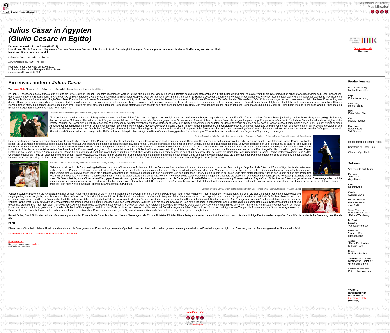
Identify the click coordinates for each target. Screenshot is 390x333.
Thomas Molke (18, 89)
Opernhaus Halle (363, 48)
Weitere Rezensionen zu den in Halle (42, 233)
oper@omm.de (197, 324)
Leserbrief (34, 244)
